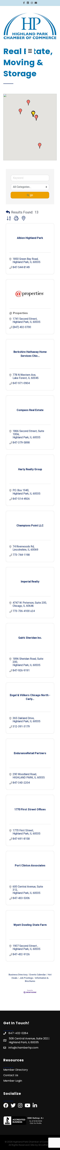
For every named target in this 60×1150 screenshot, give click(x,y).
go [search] (31, 195)
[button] (40, 146)
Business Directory (18, 974)
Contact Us (10, 1075)
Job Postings (26, 978)
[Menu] (30, 51)
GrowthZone (45, 1145)
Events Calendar (38, 974)
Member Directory (15, 1070)
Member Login (12, 1081)
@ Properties (18, 313)
